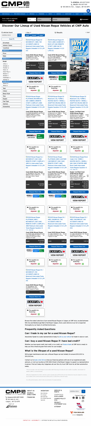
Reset (11, 39)
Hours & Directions (31, 393)
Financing (31, 397)
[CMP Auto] (15, 4)
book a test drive (39, 360)
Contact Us (26, 420)
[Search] (19, 35)
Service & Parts (58, 391)
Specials (43, 400)
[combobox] (32, 19)
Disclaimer (58, 396)
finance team (67, 344)
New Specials (44, 396)
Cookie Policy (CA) (60, 399)
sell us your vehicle (65, 337)
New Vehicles (44, 393)
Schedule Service (58, 394)
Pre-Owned (43, 395)
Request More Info (35, 73)
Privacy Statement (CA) (60, 403)
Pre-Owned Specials (46, 398)
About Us (30, 391)
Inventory (45, 391)
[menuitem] (12, 51)
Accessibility (36, 420)
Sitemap (57, 406)
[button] (88, 11)
